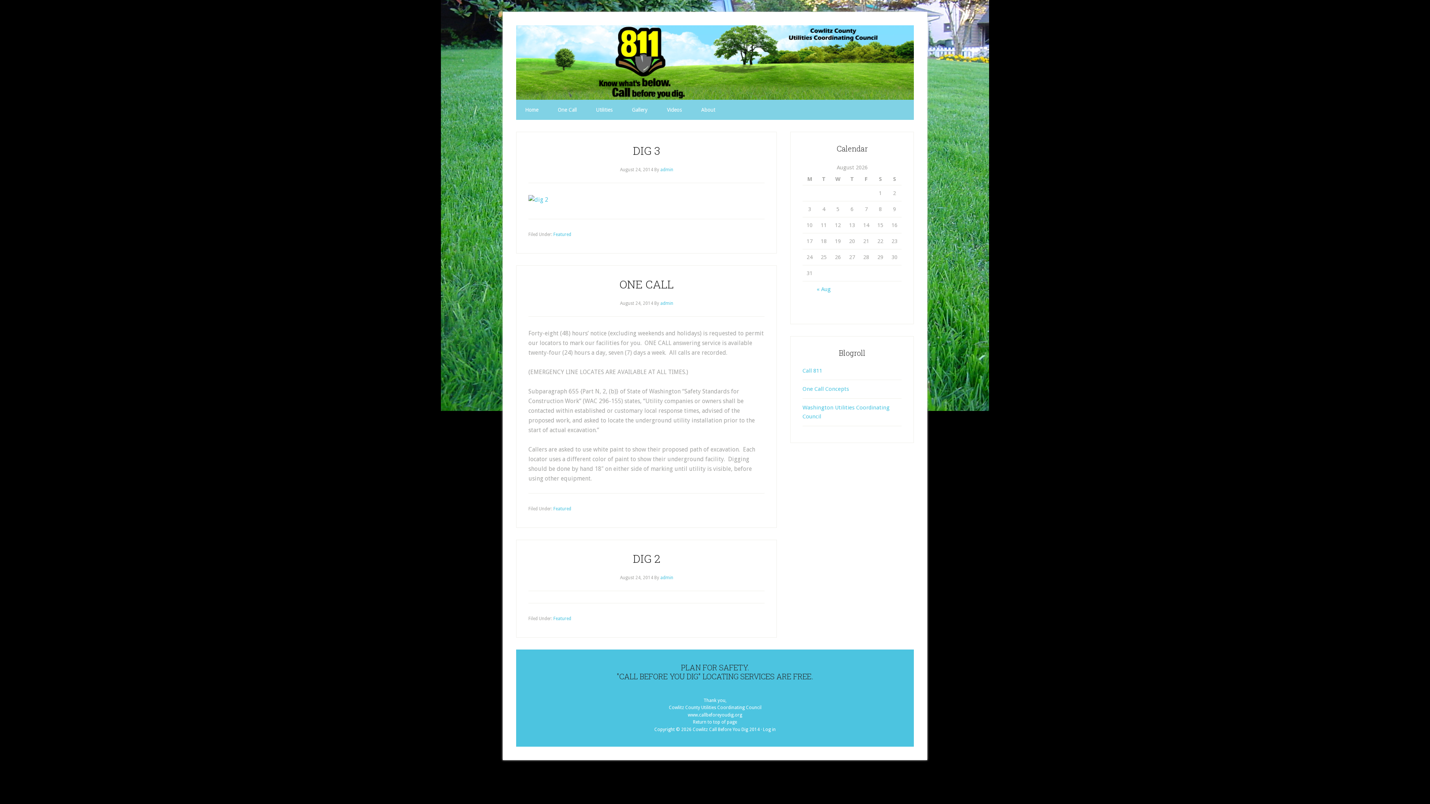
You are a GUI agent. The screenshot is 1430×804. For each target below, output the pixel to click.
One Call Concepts (826, 389)
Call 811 (812, 370)
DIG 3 (646, 150)
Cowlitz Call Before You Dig (715, 62)
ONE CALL (647, 284)
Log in (769, 729)
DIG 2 (646, 558)
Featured (562, 234)
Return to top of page (715, 722)
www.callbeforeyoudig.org (715, 715)
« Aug (824, 289)
